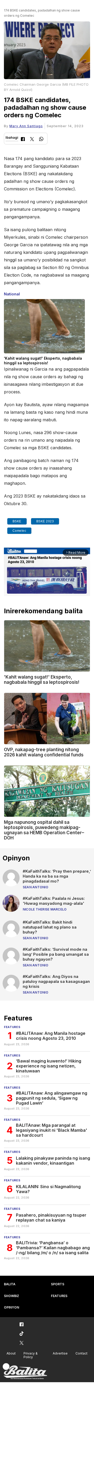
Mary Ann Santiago (26, 126)
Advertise (60, 1353)
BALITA (9, 1284)
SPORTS (57, 1284)
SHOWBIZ (11, 1296)
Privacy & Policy (31, 1355)
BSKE (17, 521)
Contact (81, 1353)
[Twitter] (32, 139)
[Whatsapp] (41, 139)
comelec (19, 531)
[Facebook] (23, 139)
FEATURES (59, 1296)
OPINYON (11, 1307)
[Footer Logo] (25, 1371)
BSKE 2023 (45, 521)
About (11, 1353)
